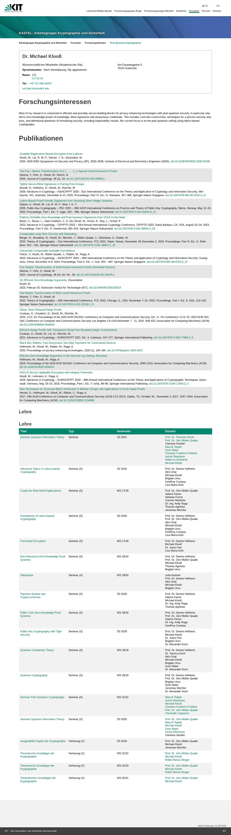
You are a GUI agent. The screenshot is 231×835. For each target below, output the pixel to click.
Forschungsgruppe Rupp (128, 11)
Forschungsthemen (95, 43)
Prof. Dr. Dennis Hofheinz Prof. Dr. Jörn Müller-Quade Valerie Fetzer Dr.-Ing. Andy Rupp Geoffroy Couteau (181, 619)
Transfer (206, 11)
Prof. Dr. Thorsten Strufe (179, 437)
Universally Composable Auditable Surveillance (47, 250)
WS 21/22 (122, 697)
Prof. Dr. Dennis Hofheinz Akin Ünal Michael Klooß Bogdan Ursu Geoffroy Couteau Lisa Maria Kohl (180, 476)
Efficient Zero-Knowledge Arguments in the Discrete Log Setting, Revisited (63, 355)
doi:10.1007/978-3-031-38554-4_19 (134, 228)
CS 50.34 (37, 78)
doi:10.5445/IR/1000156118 (105, 287)
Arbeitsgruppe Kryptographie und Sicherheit (43, 43)
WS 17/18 (122, 490)
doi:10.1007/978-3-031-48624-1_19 (94, 245)
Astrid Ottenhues (175, 456)
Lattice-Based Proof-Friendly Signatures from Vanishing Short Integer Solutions (66, 200)
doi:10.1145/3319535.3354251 (37, 366)
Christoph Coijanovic (177, 713)
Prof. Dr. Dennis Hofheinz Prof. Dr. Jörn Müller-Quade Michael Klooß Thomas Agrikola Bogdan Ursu (181, 563)
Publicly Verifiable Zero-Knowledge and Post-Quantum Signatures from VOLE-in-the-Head (72, 217)
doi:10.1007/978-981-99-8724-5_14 (167, 261)
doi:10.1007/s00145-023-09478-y (95, 274)
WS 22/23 (122, 765)
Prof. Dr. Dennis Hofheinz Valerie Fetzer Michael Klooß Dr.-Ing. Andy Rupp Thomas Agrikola (180, 600)
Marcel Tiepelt (173, 446)
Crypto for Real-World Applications (40, 490)
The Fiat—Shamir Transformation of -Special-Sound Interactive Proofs (68, 171)
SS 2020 (122, 719)
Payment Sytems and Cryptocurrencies (32, 595)
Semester (124, 431)
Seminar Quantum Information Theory (42, 437)
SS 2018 (122, 593)
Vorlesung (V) (77, 741)
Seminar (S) (76, 468)
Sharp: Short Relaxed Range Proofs (41, 309)
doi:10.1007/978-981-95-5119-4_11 (185, 195)
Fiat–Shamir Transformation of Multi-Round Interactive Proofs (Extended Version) (67, 267)
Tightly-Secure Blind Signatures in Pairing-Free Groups (52, 184)
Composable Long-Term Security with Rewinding (48, 233)
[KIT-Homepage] (13, 8)
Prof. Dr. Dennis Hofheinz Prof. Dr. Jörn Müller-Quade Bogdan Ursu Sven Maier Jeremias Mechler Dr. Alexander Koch (181, 683)
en (218, 6)
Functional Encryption (33, 541)
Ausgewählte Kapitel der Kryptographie (43, 741)
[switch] (225, 6)
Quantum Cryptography (34, 675)
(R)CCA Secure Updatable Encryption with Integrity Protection (56, 372)
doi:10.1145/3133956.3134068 (76, 400)
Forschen (194, 11)
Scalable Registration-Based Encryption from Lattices (51, 153)
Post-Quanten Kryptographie (125, 43)
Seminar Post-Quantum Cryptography (42, 697)
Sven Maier (172, 450)
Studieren (181, 11)
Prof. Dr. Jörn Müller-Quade (181, 440)
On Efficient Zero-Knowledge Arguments (43, 280)
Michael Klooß (173, 462)
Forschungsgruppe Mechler (159, 11)
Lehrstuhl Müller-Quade (99, 11)
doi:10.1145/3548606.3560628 (37, 324)
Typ (71, 431)
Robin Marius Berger (177, 759)
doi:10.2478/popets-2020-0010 (125, 350)
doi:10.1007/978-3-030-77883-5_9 (173, 337)
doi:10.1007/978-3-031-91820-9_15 (135, 211)
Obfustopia (26, 575)
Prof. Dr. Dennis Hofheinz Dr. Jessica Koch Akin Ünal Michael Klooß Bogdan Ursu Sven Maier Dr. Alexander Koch (180, 660)
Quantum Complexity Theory (37, 650)
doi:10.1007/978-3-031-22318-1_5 (74, 304)
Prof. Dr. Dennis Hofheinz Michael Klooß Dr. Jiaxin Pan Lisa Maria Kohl (180, 546)
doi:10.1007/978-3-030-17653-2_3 (168, 383)
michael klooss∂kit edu (35, 88)
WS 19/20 (122, 575)
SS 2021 (122, 437)
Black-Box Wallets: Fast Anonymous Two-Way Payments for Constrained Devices (68, 342)
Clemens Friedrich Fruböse (181, 453)
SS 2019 (122, 468)
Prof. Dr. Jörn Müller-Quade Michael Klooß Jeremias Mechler (181, 744)
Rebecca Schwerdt (176, 459)
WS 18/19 (122, 556)
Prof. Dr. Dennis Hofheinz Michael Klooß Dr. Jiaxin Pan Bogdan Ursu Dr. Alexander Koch (180, 638)
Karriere (217, 11)
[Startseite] (225, 10)
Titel (23, 431)
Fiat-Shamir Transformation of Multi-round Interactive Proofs (55, 293)
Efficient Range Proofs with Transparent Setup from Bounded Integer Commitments (68, 329)
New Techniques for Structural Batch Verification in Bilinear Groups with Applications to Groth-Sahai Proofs (82, 389)
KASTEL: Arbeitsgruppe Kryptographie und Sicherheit (62, 33)
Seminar (73, 437)
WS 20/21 (122, 777)
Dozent (170, 431)
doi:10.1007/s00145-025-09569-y (85, 178)
